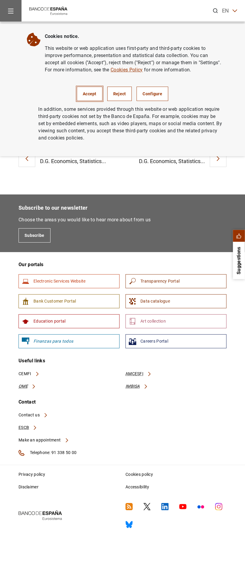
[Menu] (11, 11)
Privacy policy (32, 474)
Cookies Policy (127, 70)
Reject (119, 93)
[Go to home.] (48, 10)
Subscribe (34, 235)
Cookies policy (139, 474)
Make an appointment (40, 440)
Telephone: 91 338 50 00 (52, 452)
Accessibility (137, 486)
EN (225, 10)
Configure (152, 93)
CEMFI (25, 373)
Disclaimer (29, 486)
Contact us (30, 415)
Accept (90, 93)
